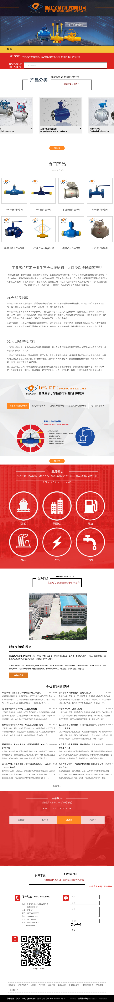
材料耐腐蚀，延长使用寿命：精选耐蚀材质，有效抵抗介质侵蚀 (25, 746)
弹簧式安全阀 (23, 985)
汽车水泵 (42, 985)
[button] (54, 42)
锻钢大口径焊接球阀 (50, 57)
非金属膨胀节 (74, 985)
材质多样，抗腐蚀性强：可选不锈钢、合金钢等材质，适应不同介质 (82, 746)
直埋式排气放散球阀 (77, 406)
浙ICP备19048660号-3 (55, 999)
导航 (9, 49)
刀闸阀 (33, 985)
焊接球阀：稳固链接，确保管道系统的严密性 (21, 693)
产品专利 (93, 820)
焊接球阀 (99, 985)
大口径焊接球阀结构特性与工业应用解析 (19, 709)
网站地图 (41, 999)
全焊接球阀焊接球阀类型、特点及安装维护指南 (22, 725)
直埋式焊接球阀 (57, 406)
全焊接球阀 (20, 297)
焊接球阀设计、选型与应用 (70, 709)
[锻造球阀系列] (87, 115)
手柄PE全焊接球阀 (30, 57)
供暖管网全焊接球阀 (18, 406)
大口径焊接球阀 (23, 341)
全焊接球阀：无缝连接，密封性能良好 (75, 693)
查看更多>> (57, 786)
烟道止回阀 (62, 985)
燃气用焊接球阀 (38, 406)
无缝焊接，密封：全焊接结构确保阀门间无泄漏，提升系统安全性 (82, 766)
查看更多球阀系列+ (72, 84)
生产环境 (45, 820)
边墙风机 (51, 985)
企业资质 (21, 820)
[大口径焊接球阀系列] (37, 115)
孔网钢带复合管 (87, 985)
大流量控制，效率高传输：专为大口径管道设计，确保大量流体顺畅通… (25, 766)
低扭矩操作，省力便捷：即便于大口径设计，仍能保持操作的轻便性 (82, 726)
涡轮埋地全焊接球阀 (70, 57)
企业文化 (69, 820)
